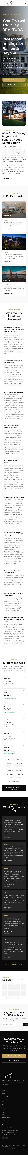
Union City (20, 774)
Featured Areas (6, 1117)
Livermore (19, 763)
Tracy (19, 777)
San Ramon (10, 763)
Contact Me (5, 1104)
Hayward (10, 770)
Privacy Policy (3, 1149)
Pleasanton (11, 759)
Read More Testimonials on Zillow (13, 964)
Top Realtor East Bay (14, 1149)
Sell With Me (7, 229)
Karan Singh (5, 1096)
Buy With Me (7, 261)
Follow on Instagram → (20, 978)
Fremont (19, 770)
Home (3, 1093)
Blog (3, 1101)
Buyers (3, 1112)
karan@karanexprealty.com (11, 1130)
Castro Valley (19, 767)
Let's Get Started (10, 85)
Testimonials (5, 1099)
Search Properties (10, 80)
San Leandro (10, 774)
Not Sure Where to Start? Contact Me (13, 788)
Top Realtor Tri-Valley (22, 1149)
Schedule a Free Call (14, 1056)
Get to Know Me (8, 178)
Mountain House (15, 781)
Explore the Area (8, 293)
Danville (9, 767)
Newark (11, 777)
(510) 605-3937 (14, 1060)
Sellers (3, 1114)
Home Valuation (6, 1120)
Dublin (19, 759)
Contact (9, 1148)
